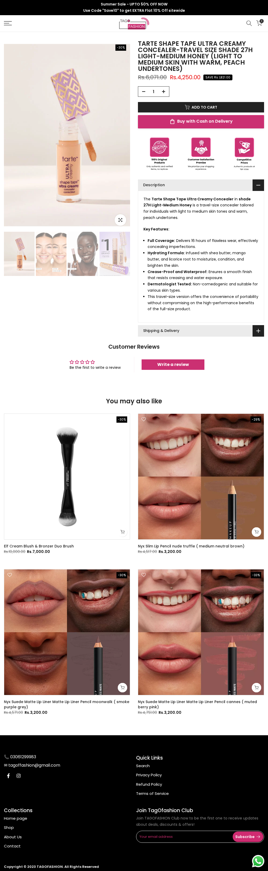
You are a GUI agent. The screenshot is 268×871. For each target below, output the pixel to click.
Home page (15, 818)
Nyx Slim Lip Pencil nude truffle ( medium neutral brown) (191, 546)
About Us (13, 837)
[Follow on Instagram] (18, 775)
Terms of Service (152, 793)
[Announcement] (134, 7)
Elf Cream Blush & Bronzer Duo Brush (39, 546)
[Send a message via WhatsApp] (258, 861)
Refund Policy (149, 784)
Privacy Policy (149, 775)
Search (143, 765)
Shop (9, 827)
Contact (12, 846)
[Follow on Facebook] (8, 775)
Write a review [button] (173, 364)
